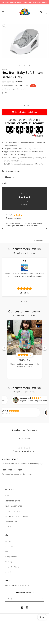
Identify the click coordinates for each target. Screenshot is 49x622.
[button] (2, 12)
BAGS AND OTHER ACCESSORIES (16, 516)
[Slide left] (19, 65)
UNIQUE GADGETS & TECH (14, 506)
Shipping (11, 89)
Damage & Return (11, 557)
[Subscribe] (41, 599)
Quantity (4, 93)
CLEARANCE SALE (11, 522)
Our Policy (8, 562)
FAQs (6, 551)
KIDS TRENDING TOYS (12, 501)
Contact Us (9, 546)
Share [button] (6, 183)
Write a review (24, 439)
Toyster (26, 618)
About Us (8, 527)
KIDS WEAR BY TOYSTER (13, 511)
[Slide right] (29, 65)
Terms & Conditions (12, 567)
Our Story (8, 541)
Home (7, 496)
